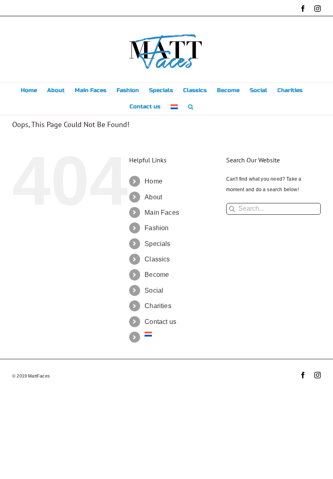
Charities (158, 305)
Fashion (157, 227)
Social (154, 290)
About (153, 197)
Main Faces (162, 212)
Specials (157, 243)
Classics (157, 259)
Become (157, 274)
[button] (190, 107)
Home (153, 181)
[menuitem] (174, 107)
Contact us (160, 321)
